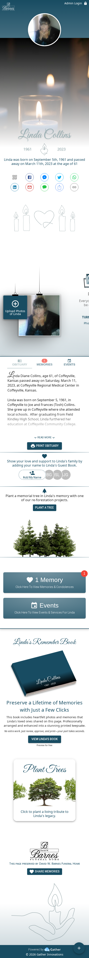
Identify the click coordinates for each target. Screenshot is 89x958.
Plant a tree (44, 507)
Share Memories (47, 871)
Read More (44, 437)
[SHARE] (59, 187)
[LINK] (74, 187)
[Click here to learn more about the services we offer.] (44, 852)
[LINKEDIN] (15, 187)
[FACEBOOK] (29, 177)
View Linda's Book (44, 739)
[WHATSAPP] (74, 177)
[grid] (44, 304)
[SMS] (44, 187)
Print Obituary (47, 445)
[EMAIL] (29, 187)
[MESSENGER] (44, 177)
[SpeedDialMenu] (79, 948)
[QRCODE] (15, 177)
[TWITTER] (59, 177)
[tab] (19, 362)
